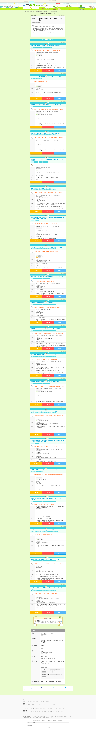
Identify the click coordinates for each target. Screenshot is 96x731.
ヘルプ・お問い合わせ (66, 3)
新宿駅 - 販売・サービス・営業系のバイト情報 (43, 711)
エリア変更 (42, 5)
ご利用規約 (43, 720)
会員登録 (57, 3)
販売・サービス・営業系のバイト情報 (28, 704)
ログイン (61, 3)
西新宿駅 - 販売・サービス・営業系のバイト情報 (56, 711)
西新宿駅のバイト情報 (39, 701)
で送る (30, 688)
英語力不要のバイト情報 (46, 708)
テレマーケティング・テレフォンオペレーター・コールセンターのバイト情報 (44, 704)
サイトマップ (71, 3)
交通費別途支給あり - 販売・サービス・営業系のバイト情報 (48, 716)
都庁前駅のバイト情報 (46, 701)
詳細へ (59, 70)
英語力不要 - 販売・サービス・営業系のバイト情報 (64, 716)
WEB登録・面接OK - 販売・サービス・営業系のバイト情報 (31, 716)
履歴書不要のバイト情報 (53, 708)
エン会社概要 (54, 720)
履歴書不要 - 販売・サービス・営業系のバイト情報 (31, 717)
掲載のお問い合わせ (60, 720)
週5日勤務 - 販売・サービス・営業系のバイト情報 (45, 717)
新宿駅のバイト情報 (32, 701)
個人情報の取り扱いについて (36, 720)
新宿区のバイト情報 (26, 701)
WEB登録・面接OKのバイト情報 (27, 708)
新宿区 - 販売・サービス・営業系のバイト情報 (29, 711)
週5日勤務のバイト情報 (61, 708)
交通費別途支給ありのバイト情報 (37, 708)
